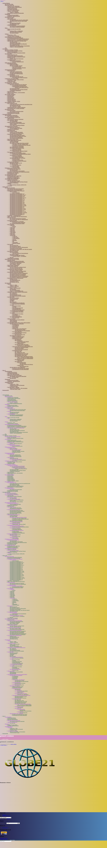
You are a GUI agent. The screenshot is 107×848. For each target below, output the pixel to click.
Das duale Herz (23, 363)
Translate (8, 818)
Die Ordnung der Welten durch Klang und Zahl (19, 143)
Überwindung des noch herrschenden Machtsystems (22, 346)
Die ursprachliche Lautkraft (15, 246)
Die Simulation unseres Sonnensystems (15, 55)
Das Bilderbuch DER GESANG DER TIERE (19, 20)
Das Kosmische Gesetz (14, 165)
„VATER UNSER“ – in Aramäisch (19, 256)
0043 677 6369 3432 (3, 838)
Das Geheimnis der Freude (17, 307)
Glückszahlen (15, 242)
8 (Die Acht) (12, 233)
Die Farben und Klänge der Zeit (16, 72)
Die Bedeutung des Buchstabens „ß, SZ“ (18, 209)
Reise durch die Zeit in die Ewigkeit (12, 259)
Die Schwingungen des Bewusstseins (17, 170)
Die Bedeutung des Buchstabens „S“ (17, 207)
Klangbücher (7, 14)
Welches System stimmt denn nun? (21, 87)
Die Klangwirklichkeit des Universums (17, 158)
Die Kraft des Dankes (16, 305)
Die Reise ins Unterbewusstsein (13, 177)
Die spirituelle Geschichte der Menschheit (15, 13)
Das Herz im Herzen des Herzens (26, 364)
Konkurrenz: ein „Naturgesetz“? (23, 345)
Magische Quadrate (16, 243)
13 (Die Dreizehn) (16, 238)
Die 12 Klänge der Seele (12, 103)
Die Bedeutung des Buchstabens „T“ (17, 210)
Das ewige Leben (15, 317)
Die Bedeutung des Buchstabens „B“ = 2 (18, 194)
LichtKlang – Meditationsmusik (13, 16)
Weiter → (5, 745)
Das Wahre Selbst (10, 296)
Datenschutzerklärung (6, 815)
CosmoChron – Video (11, 34)
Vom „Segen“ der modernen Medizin (17, 125)
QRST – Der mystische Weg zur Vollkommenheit (17, 216)
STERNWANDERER (11, 25)
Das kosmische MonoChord (17, 157)
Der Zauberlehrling (13, 121)
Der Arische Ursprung (14, 254)
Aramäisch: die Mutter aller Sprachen (17, 255)
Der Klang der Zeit (11, 57)
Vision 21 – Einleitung (14, 12)
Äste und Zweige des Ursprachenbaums (20, 253)
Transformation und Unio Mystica (16, 310)
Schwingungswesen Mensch (10, 69)
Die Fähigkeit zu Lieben (19, 359)
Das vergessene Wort (14, 245)
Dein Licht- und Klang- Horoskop (19, 67)
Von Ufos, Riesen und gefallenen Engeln (18, 267)
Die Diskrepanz (13, 289)
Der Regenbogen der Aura (15, 105)
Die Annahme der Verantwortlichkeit (17, 319)
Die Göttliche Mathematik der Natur (17, 148)
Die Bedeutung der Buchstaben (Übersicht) (15, 190)
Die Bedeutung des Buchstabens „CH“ (17, 195)
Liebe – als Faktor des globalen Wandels (25, 357)
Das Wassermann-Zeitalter (15, 280)
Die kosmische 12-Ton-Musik (16, 155)
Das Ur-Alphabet (13, 191)
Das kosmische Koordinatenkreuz (16, 138)
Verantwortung (15, 327)
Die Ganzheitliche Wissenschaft (11, 115)
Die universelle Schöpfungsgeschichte (17, 262)
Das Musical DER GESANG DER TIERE (18, 21)
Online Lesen (5, 186)
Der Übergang (15, 326)
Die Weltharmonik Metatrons (15, 150)
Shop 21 (4, 370)
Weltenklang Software (9, 382)
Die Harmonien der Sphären (12, 15)
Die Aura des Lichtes (9, 4)
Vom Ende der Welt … (14, 281)
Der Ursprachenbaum (14, 252)
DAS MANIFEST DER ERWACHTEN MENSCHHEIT (18, 322)
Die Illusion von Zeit (11, 59)
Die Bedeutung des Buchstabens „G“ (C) (18, 197)
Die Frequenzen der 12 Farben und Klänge (15, 108)
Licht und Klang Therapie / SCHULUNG (18, 184)
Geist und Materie (15, 166)
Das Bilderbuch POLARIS (15, 23)
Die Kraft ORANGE (11, 99)
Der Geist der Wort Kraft (12, 9)
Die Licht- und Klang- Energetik (11, 49)
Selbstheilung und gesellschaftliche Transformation (20, 45)
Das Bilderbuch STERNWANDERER (17, 26)
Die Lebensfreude (13, 321)
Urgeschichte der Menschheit (15, 263)
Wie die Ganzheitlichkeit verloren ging (12, 117)
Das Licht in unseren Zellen (12, 139)
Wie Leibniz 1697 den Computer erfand (20, 144)
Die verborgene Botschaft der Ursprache (18, 218)
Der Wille (12, 300)
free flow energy (10, 93)
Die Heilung (12, 312)
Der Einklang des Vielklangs (13, 172)
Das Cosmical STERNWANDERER (17, 27)
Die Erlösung (15, 314)
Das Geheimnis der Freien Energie (16, 133)
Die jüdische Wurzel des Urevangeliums (18, 275)
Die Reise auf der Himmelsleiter (16, 137)
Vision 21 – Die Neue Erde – (13, 377)
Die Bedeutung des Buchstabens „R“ (17, 206)
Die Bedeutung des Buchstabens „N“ (17, 203)
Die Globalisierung (18, 340)
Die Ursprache (10, 244)
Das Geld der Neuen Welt (20, 334)
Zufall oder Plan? (10, 118)
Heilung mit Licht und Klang (13, 83)
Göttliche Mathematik (14, 141)
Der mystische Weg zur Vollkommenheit (15, 278)
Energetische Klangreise (17, 156)
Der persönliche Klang (16, 66)
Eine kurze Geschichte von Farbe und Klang (13, 50)
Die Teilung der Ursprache (12, 251)
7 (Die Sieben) (13, 232)
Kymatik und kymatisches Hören (16, 73)
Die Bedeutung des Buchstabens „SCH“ (18, 208)
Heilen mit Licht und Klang (10, 62)
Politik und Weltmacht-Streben (18, 336)
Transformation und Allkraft (17, 311)
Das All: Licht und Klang (12, 51)
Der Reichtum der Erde (16, 333)
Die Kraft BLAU (10, 97)
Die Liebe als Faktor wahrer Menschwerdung (24, 356)
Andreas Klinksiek (6, 3)
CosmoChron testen (11, 81)
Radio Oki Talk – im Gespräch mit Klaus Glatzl (16, 40)
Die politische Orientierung (20, 342)
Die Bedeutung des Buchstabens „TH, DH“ (18, 212)
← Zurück (2, 745)
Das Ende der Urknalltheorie (13, 129)
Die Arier (12, 257)
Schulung (9, 183)
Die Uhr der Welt (8, 53)
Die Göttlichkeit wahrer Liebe (21, 355)
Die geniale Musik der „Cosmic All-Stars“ (15, 79)
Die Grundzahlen (10, 224)
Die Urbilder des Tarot (14, 250)
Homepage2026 (5, 390)
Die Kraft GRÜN (10, 98)
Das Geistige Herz (18, 361)
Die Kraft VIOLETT (11, 100)
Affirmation (12, 299)
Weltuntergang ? (20, 343)
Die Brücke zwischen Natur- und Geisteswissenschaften (18, 171)
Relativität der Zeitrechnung (15, 60)
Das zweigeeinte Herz (21, 362)
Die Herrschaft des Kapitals (17, 337)
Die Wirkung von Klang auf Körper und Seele (21, 145)
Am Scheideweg (15, 325)
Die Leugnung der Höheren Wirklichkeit (15, 119)
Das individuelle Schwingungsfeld (19, 85)
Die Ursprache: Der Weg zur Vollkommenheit (19, 219)
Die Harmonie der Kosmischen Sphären (18, 153)
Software (6, 33)
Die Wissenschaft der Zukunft (11, 174)
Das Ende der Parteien (19, 348)
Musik (6, 28)
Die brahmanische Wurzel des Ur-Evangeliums (19, 276)
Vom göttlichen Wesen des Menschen (17, 302)
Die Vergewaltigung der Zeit (18, 61)
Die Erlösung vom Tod (14, 282)
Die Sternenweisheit (11, 110)
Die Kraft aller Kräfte (16, 308)
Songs (8, 30)
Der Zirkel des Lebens (16, 164)
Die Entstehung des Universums (11, 126)
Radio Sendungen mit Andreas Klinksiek (13, 36)
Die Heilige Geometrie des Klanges (19, 161)
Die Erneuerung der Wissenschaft (13, 168)
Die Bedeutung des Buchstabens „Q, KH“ (18, 205)
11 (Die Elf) (14, 236)
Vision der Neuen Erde (11, 287)
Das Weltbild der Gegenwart (15, 335)
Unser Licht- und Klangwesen (16, 71)
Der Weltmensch (15, 324)
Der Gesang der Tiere (11, 19)
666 (13, 241)
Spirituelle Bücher (8, 371)
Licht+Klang (4, 48)
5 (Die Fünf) (12, 230)
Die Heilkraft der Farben (15, 88)
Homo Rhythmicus (11, 74)
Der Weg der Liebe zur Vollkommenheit (25, 358)
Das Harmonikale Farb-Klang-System (19, 86)
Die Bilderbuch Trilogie (9, 17)
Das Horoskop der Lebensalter (13, 113)
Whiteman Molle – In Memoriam (16, 31)
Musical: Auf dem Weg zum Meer (14, 29)
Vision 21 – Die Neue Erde (12, 11)
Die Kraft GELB (10, 95)
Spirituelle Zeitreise (11, 260)
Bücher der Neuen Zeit (9, 5)
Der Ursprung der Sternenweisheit (16, 111)
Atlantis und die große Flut (12, 266)
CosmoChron (10, 383)
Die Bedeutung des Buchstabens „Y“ (17, 214)
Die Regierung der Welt (17, 338)
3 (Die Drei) (12, 228)
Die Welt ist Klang (13, 41)
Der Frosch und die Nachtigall (16, 32)
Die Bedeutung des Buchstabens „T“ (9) (18, 211)
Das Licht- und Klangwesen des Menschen (18, 43)
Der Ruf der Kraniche (14, 32)
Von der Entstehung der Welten (16, 128)
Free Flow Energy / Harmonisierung (14, 7)
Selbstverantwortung (11, 318)
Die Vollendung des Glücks (17, 313)
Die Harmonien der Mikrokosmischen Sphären (21, 154)
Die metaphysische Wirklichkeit (18, 303)
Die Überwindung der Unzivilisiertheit (22, 330)
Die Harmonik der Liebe (12, 173)
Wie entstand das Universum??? (13, 127)
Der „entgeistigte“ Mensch (12, 120)
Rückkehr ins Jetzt (13, 279)
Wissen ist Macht (13, 124)
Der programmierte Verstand (15, 294)
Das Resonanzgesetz (14, 298)
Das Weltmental (18, 339)
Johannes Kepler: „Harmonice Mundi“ (19, 151)
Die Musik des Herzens (17, 68)
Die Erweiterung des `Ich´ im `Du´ (21, 353)
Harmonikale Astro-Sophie (15, 42)
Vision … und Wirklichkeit (15, 288)
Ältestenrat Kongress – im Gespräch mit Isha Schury (17, 39)
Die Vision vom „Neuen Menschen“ (19, 328)
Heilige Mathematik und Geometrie (14, 140)
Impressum (4, 814)
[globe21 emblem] (29, 780)
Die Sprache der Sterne (9, 109)
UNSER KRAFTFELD (12, 8)
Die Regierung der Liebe (17, 350)
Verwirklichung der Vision (20, 329)
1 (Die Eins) (12, 225)
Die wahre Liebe (18, 351)
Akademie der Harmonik (12, 179)
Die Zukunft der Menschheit (13, 176)
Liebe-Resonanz (20, 360)
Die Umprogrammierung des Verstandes (18, 295)
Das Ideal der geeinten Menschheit (21, 344)
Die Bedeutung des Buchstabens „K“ (17, 200)
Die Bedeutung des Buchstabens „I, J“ (17, 199)
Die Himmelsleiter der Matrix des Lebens (18, 136)
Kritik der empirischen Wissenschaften (17, 123)
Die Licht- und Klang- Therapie (16, 65)
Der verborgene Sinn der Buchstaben (14, 189)
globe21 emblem (13, 744)
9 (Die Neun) (12, 234)
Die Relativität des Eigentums (20, 332)
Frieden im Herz (20, 365)
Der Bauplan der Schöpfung (12, 162)
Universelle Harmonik (6, 114)
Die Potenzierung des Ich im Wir (21, 354)
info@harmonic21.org (4, 839)
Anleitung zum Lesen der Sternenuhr (17, 385)
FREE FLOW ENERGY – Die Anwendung (16, 92)
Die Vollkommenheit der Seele (16, 316)
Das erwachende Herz (24, 366)
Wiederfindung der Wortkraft (13, 258)
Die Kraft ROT (10, 96)
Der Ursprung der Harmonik (13, 116)
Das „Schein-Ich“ (13, 293)
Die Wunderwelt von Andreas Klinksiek (15, 37)
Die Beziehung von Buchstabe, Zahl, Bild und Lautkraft (21, 249)
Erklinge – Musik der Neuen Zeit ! (16, 58)
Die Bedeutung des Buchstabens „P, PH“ (18, 204)
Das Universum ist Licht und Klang (14, 152)
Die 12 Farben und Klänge (10, 94)
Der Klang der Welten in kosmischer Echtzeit (16, 52)
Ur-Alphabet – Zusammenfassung (14, 215)
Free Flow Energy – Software (13, 35)
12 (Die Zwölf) (15, 237)
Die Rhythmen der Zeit (14, 75)
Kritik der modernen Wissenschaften (14, 122)
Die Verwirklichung (16, 315)
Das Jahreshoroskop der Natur (13, 112)
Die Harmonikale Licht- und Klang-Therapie (18, 89)
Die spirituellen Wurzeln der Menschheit (15, 272)
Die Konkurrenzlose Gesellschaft (21, 349)
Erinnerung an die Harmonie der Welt (12, 167)
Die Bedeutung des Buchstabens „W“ (17, 213)
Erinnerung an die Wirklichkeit (13, 6)
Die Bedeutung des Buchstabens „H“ (17, 198)
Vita (6, 47)
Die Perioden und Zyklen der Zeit (16, 76)
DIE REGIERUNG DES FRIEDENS (17, 367)
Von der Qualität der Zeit (12, 54)
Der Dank (14, 306)
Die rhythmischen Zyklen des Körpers (19, 77)
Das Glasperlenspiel (14, 169)
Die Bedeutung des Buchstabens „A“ (17, 193)
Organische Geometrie (16, 149)
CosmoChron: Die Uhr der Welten (11, 78)
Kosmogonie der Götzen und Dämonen (15, 269)
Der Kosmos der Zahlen (12, 220)
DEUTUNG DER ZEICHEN (13, 10)
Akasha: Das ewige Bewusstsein (16, 132)
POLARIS (9, 22)
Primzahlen (14, 240)
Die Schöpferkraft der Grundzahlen (17, 147)
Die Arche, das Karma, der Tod (16, 268)
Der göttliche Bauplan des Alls (16, 162)
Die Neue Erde (8, 283)
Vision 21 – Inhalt (13, 285)
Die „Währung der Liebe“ (20, 352)
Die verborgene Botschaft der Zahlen (17, 223)
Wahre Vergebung (13, 320)
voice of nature (10, 18)
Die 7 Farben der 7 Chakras (15, 106)
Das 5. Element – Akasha (15, 264)
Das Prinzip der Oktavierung (18, 146)
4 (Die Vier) (12, 229)
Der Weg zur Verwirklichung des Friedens (20, 368)
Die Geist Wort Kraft (11, 217)
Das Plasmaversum (11, 130)
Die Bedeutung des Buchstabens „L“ (17, 201)
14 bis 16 (14, 239)
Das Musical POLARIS (14, 24)
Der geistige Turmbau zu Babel (16, 270)
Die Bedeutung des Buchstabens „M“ (17, 202)
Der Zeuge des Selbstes (14, 297)
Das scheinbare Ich (13, 293)
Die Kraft (12, 304)
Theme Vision (12, 840)
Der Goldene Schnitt (14, 142)
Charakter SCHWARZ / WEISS (13, 101)
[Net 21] (1, 1)
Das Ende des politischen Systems (21, 347)
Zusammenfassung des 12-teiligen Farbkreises (16, 107)
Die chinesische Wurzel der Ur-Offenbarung (18, 277)
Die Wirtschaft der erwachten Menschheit (20, 369)
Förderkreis (9, 185)
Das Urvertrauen (13, 301)
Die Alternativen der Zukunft (23, 341)
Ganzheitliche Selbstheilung (15, 90)
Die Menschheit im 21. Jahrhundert (14, 175)
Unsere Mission (5, 827)
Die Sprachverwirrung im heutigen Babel (18, 271)
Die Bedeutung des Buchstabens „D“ (17, 196)
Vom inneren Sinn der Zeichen (16, 248)
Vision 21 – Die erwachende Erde (16, 46)
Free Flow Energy (11, 91)
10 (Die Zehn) (12, 235)
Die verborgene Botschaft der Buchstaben (15, 188)
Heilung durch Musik (14, 64)
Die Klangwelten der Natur (17, 160)
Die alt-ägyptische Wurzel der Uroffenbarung (19, 273)
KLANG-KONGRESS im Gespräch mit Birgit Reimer (18, 38)
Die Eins (14, 226)
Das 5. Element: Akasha (12, 131)
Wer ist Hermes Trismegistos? (13, 265)
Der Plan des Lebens (14, 163)
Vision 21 (9, 284)
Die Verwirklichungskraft (15, 290)
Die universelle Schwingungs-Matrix (14, 134)
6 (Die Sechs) (12, 231)
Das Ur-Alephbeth (16, 192)
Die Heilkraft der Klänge (12, 63)
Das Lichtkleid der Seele (15, 44)
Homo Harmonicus (11, 70)
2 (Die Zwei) (12, 227)
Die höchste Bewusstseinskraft (18, 309)
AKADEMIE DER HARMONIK (11, 178)
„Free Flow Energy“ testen (15, 389)
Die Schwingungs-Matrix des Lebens (17, 135)
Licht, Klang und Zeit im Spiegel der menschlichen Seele (21, 104)
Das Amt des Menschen (17, 331)
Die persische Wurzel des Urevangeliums (18, 274)
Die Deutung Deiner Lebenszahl (18, 222)
